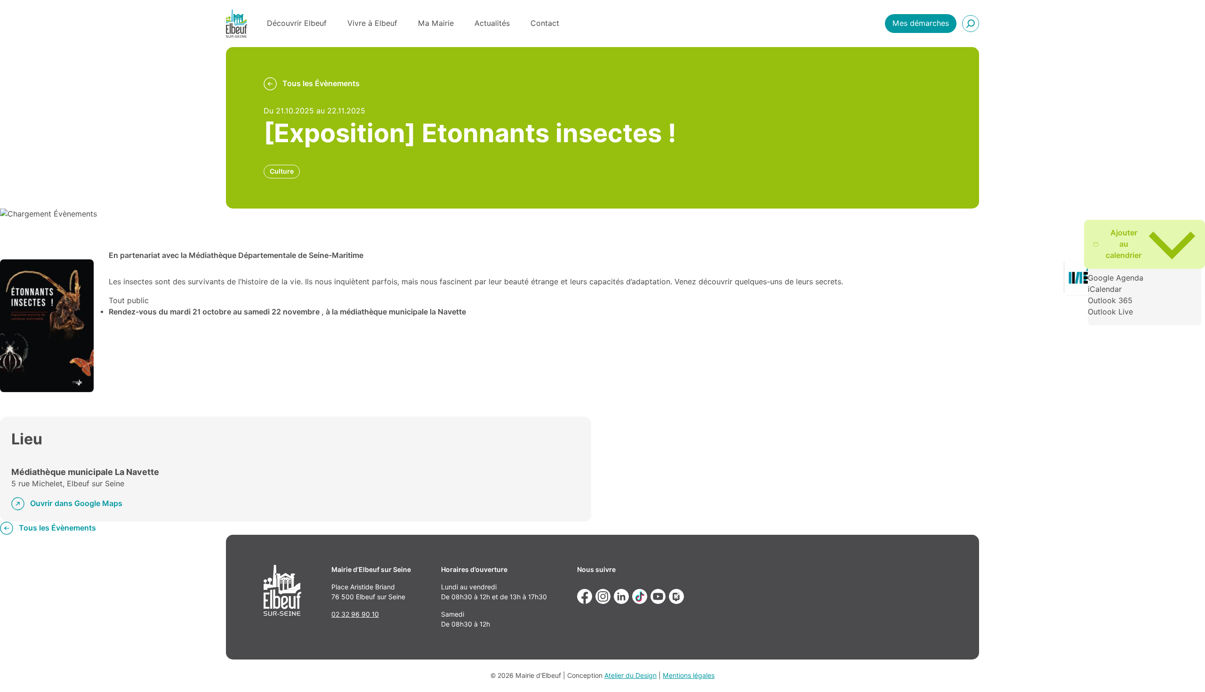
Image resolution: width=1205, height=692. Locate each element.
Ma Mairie (436, 23)
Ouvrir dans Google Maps (76, 503)
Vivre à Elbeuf (372, 23)
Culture (282, 171)
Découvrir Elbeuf (297, 23)
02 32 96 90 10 (355, 614)
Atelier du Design (630, 675)
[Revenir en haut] (1184, 671)
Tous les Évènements (321, 83)
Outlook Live (1110, 311)
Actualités (492, 23)
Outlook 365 (1110, 300)
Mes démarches (920, 23)
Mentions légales (689, 675)
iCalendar (1105, 289)
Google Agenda (1115, 278)
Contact (544, 23)
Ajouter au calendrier (1124, 244)
